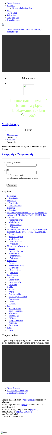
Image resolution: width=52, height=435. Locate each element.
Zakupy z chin (15, 294)
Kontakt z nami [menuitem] (13, 20)
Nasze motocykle (16, 220)
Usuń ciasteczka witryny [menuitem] (17, 390)
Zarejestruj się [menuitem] (13, 18)
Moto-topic (13, 313)
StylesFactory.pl (28, 400)
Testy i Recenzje (16, 311)
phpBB (24, 404)
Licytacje (12, 304)
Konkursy (13, 323)
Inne (9, 306)
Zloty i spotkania (16, 320)
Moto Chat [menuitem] (12, 13)
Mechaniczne (12, 135)
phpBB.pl (34, 409)
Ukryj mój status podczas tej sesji (23, 178)
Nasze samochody (16, 265)
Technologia (14, 316)
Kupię (11, 292)
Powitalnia (11, 201)
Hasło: (6, 170)
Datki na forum (15, 205)
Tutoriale (12, 210)
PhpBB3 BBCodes (24, 412)
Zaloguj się (8, 154)
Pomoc (12, 217)
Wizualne (11, 140)
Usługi (11, 301)
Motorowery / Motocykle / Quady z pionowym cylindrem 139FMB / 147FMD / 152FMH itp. (27, 230)
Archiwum (13, 325)
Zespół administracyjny (22, 8)
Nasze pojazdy (15, 282)
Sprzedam (13, 289)
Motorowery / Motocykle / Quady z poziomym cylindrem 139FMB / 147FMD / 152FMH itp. (27, 214)
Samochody (12, 260)
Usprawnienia (14, 280)
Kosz (9, 328)
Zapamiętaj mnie (16, 175)
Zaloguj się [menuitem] (11, 15)
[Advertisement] (26, 53)
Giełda (10, 287)
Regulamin (11, 196)
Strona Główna (13, 29)
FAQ (9, 10)
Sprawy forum (15, 308)
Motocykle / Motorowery (31, 29)
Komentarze (14, 299)
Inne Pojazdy (12, 275)
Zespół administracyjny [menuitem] (17, 393)
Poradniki (11, 208)
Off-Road (13, 284)
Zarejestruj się (25, 154)
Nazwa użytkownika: (13, 162)
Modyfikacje (12, 32)
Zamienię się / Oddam (18, 296)
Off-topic (12, 318)
